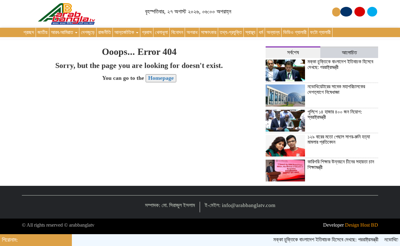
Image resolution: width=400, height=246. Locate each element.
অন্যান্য (273, 32)
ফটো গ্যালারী (320, 32)
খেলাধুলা (161, 32)
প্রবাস (147, 32)
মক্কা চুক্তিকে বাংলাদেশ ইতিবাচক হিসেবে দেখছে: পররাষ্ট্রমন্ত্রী (323, 240)
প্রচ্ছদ (28, 32)
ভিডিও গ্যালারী (295, 32)
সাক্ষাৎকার (208, 32)
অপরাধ (192, 32)
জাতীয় (43, 32)
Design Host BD (361, 225)
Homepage (161, 78)
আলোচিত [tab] (349, 52)
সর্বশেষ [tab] (293, 52)
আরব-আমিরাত (62, 32)
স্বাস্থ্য (250, 32)
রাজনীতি (104, 32)
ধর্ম (261, 32)
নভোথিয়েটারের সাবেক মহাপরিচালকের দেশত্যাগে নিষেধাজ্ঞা (336, 89)
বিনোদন (177, 32)
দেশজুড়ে (88, 32)
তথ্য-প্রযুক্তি (231, 32)
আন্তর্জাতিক (124, 32)
